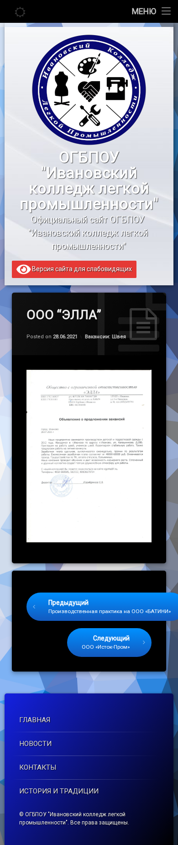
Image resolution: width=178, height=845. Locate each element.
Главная (34, 720)
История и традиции (59, 791)
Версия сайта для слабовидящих (81, 269)
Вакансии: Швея (105, 337)
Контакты (38, 767)
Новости (35, 744)
